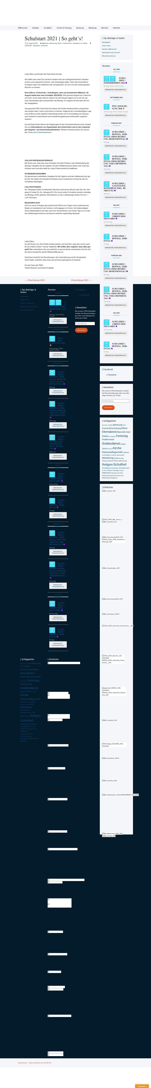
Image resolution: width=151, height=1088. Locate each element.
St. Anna (104, 470)
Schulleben (48, 28)
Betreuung (80, 28)
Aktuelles (35, 28)
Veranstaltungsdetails (115, 89)
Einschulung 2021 (35, 280)
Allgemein (45, 43)
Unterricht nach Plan (117, 473)
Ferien (105, 436)
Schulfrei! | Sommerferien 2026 (57, 305)
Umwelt (121, 470)
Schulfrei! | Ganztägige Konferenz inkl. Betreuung (115, 187)
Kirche (117, 448)
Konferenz (126, 452)
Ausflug (110, 425)
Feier (128, 432)
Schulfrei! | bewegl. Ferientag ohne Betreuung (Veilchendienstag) (115, 161)
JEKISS (104, 448)
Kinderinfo (116, 28)
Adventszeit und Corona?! (111, 52)
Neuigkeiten (106, 42)
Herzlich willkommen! (109, 49)
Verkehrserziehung (107, 475)
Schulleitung (106, 468)
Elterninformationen (109, 56)
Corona (105, 428)
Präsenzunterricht (107, 461)
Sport (128, 468)
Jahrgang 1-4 (77, 43)
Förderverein (67, 43)
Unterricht (44, 45)
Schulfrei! (120, 464)
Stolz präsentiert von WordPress (40, 1063)
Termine (109, 470)
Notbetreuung (118, 458)
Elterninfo (104, 28)
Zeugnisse (114, 478)
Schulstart (36, 45)
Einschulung (115, 428)
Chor (124, 425)
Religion (107, 464)
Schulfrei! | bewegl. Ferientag (115, 238)
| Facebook (107, 369)
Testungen (115, 470)
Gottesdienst (111, 443)
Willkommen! (22, 28)
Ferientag (122, 435)
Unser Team (106, 46)
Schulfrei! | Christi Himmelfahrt (115, 216)
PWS (115, 461)
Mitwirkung (92, 28)
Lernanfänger (106, 455)
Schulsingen (115, 468)
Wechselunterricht (119, 475)
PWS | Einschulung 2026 (120, 107)
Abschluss (105, 425)
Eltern (60, 43)
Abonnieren (108, 407)
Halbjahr (123, 444)
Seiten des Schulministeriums (39, 132)
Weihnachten (106, 478)
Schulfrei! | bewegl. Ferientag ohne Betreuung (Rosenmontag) (115, 135)
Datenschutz (22, 1063)
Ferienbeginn (112, 436)
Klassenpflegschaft (112, 452)
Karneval (110, 448)
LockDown (113, 455)
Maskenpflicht (120, 455)
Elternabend (109, 431)
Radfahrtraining (122, 461)
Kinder (85, 43)
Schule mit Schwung (64, 28)
